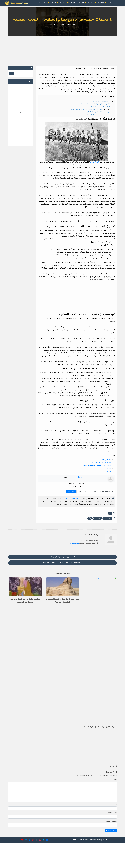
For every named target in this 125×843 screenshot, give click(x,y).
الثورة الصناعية (107, 518)
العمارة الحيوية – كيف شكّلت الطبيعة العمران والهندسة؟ (61, 562)
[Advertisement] (62, 50)
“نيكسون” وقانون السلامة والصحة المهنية (96, 107)
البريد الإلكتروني (111, 813)
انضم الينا (63, 3)
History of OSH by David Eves (101, 463)
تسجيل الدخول (43, 3)
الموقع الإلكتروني (111, 821)
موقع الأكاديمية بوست (71, 498)
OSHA (109, 468)
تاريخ (110, 513)
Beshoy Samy (77, 477)
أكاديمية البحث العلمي (77, 3)
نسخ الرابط (71, 491)
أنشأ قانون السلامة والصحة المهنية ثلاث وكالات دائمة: (86, 109)
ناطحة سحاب (94, 162)
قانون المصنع (97, 518)
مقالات (101, 3)
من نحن (53, 3)
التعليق (114, 780)
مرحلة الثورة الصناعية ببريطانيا (100, 101)
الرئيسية (111, 3)
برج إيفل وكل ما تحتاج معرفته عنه (99, 727)
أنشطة (92, 3)
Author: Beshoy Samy (91, 114)
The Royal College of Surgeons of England (96, 466)
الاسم (114, 804)
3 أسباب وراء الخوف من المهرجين (63, 557)
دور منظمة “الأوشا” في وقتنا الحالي (98, 112)
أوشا (89, 518)
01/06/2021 (69, 25)
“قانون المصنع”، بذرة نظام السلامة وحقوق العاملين (93, 104)
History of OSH (106, 460)
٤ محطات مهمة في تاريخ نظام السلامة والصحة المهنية (62, 20)
